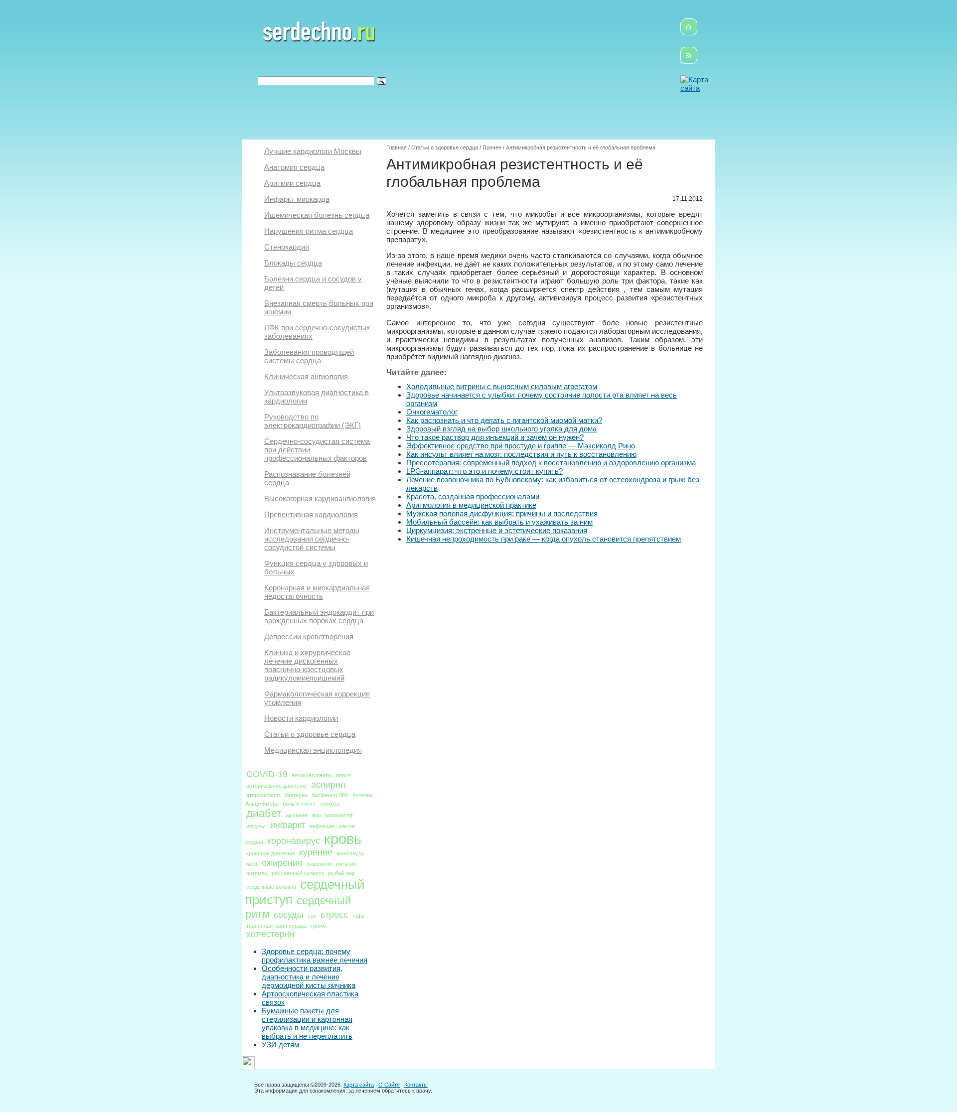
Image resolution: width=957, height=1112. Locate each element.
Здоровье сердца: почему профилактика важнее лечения (314, 955)
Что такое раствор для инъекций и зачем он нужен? (495, 437)
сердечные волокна (271, 887)
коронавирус (293, 841)
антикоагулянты (312, 775)
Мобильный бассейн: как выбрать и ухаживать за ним (499, 522)
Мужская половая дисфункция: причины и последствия (502, 513)
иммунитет (339, 815)
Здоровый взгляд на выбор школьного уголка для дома (501, 428)
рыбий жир (341, 873)
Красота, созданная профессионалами (472, 496)
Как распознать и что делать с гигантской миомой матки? (504, 420)
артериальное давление (276, 786)
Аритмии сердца (292, 183)
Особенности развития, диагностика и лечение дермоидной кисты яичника (308, 976)
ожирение (282, 863)
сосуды (289, 915)
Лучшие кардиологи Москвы (312, 151)
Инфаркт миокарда (296, 199)
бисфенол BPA (330, 795)
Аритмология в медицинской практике (471, 505)
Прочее (491, 147)
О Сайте (389, 1085)
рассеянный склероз (298, 873)
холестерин (270, 934)
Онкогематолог (432, 412)
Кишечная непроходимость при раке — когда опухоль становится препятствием (543, 539)
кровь (342, 839)
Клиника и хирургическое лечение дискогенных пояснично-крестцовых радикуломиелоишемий (307, 665)
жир (316, 815)
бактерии (296, 795)
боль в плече (299, 804)
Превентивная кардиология (311, 514)
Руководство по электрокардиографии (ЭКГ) (312, 421)
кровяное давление (270, 853)
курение (315, 852)
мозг (252, 864)
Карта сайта (358, 1085)
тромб (318, 926)
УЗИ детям (280, 1044)
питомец (257, 873)
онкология (319, 864)
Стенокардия (286, 247)
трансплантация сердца (276, 926)
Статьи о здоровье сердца (309, 734)
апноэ (343, 775)
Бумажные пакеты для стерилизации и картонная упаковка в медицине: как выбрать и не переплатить (307, 1023)
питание (346, 864)
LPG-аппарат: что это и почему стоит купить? (484, 471)
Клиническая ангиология (306, 376)
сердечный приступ (305, 892)
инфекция (322, 826)
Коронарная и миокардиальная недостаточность (317, 591)
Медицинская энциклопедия (313, 750)
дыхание (297, 815)
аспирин (328, 785)
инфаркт (288, 825)
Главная (396, 147)
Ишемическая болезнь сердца (316, 215)
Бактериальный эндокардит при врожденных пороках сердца (319, 616)
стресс (334, 915)
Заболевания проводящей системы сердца (309, 356)
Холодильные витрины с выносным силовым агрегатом (501, 386)
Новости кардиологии (301, 718)
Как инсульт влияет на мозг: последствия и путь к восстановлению (521, 454)
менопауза (350, 853)
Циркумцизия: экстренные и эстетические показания (496, 530)
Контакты (416, 1085)
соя (312, 916)
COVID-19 (267, 774)
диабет (264, 813)
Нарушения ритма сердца (308, 231)
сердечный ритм (298, 907)
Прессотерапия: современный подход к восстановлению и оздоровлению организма (551, 462)
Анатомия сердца (294, 167)
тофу (358, 916)
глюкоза (329, 804)
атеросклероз (263, 795)
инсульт (256, 826)
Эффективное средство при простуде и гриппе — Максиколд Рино (520, 445)
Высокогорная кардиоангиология (320, 498)
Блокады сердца (293, 263)
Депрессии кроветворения (308, 636)
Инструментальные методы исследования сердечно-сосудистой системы (311, 539)
